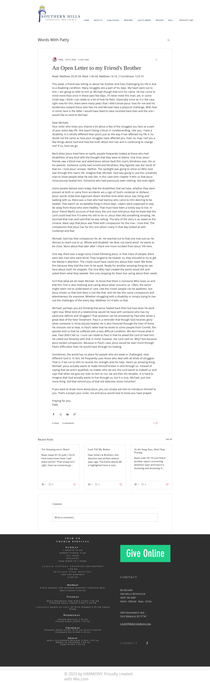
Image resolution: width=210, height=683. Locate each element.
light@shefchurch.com (135, 624)
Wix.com (80, 679)
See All (169, 439)
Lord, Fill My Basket (99, 449)
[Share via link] (74, 414)
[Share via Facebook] (53, 414)
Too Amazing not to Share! (55, 449)
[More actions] (156, 59)
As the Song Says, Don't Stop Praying (149, 451)
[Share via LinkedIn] (67, 414)
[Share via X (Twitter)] (60, 414)
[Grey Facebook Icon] (147, 643)
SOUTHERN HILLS (61, 16)
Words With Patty (53, 39)
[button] (168, 40)
